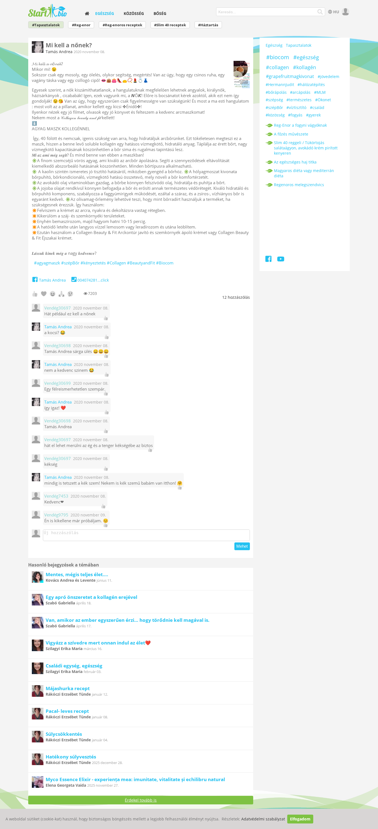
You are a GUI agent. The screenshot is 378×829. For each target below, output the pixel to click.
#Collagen (116, 263)
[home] (86, 13)
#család (317, 107)
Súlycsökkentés (64, 734)
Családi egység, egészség (74, 665)
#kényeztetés (93, 263)
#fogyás (295, 115)
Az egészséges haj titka (295, 162)
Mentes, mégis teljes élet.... (77, 574)
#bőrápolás (276, 92)
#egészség (306, 57)
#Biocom (165, 263)
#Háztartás (208, 25)
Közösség (134, 13)
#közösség (275, 115)
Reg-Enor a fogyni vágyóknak (300, 125)
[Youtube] (280, 260)
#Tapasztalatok (46, 25)
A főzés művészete (291, 134)
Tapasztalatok (298, 45)
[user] (345, 11)
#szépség (274, 99)
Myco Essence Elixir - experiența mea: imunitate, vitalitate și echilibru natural (135, 779)
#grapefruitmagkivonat (290, 76)
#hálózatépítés (311, 84)
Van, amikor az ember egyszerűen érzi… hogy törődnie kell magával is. (127, 620)
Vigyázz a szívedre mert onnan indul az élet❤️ (98, 643)
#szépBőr (70, 263)
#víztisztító (296, 107)
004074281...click (93, 280)
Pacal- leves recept (67, 711)
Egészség (104, 13)
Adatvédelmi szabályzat (263, 819)
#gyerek (313, 115)
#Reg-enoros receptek (122, 25)
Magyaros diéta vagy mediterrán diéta (304, 173)
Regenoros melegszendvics (299, 184)
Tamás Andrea (59, 51)
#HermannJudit (280, 84)
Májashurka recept (68, 688)
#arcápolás (300, 92)
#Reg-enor (81, 25)
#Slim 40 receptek (170, 25)
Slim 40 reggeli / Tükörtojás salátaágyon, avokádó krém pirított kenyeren (306, 148)
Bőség (160, 13)
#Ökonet (323, 99)
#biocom (277, 57)
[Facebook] (269, 260)
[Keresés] (320, 12)
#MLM (320, 92)
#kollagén (304, 67)
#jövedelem (328, 76)
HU (336, 11)
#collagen (277, 67)
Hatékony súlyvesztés (71, 756)
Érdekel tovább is (141, 800)
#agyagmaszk (47, 263)
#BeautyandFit (141, 263)
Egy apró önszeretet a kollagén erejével (91, 597)
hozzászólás (236, 297)
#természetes (299, 99)
